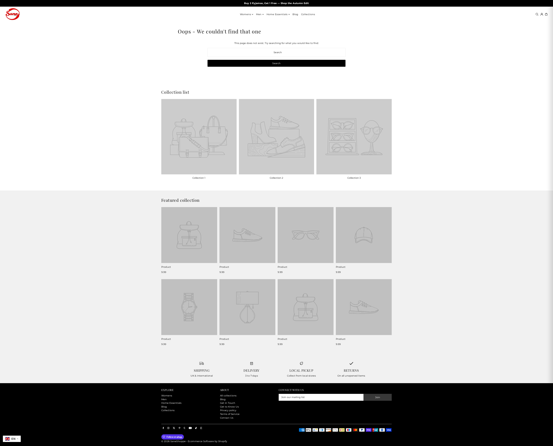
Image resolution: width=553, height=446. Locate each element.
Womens (166, 395)
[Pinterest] (179, 428)
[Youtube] (190, 428)
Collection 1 (198, 178)
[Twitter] (174, 428)
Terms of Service (230, 414)
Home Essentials (171, 403)
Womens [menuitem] (245, 14)
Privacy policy (228, 410)
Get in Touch (227, 403)
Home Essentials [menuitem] (277, 14)
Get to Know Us (229, 406)
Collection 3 (354, 178)
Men (164, 399)
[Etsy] (201, 428)
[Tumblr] (184, 428)
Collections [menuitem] (308, 14)
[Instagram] (168, 428)
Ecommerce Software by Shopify (207, 441)
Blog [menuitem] (295, 14)
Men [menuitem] (259, 14)
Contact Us (226, 417)
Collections (168, 410)
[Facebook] (163, 428)
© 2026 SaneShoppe (173, 441)
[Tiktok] (196, 428)
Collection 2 (276, 178)
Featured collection (180, 200)
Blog (164, 406)
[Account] (541, 14)
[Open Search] (537, 14)
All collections (228, 395)
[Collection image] (199, 136)
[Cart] (546, 14)
